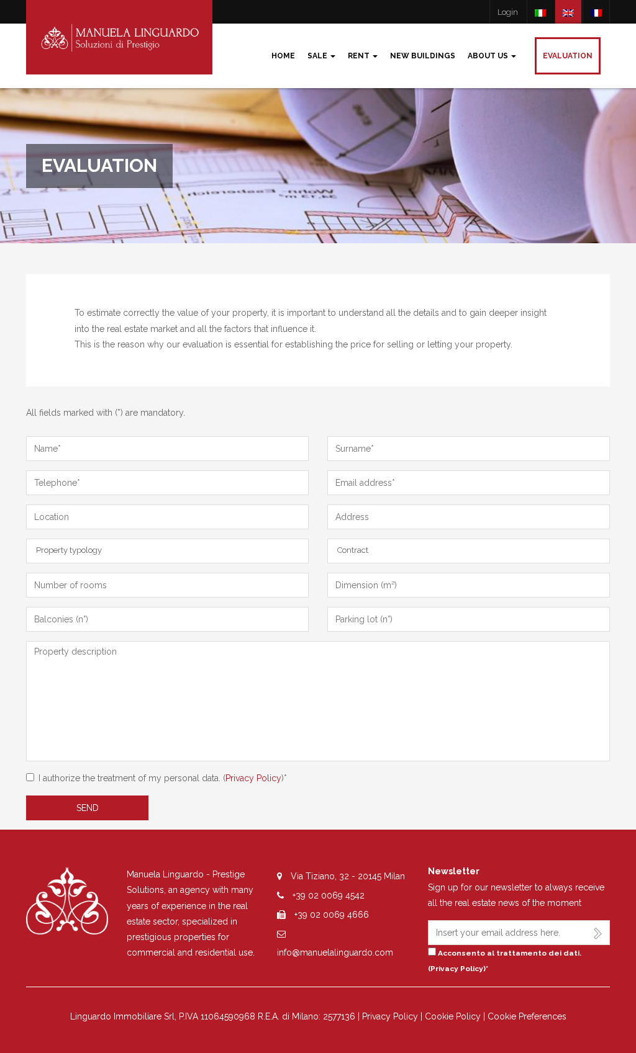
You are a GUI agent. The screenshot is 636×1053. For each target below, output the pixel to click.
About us (489, 56)
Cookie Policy (453, 1016)
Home (283, 56)
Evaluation (568, 56)
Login (507, 12)
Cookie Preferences (527, 1016)
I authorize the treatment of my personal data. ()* (163, 778)
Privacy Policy (253, 778)
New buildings (422, 56)
